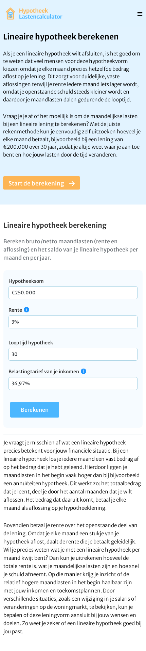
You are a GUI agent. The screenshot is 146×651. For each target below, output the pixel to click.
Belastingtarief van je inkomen (43, 372)
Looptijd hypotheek (30, 343)
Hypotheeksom (26, 281)
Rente (15, 310)
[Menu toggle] (140, 13)
